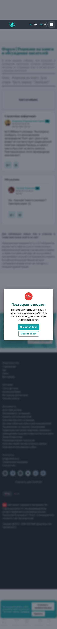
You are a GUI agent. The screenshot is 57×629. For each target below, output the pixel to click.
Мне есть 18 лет (28, 327)
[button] (51, 24)
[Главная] (12, 24)
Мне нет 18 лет (28, 333)
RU (30, 25)
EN (35, 25)
